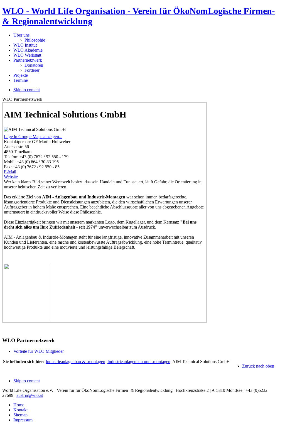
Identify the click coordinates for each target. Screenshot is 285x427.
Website (11, 176)
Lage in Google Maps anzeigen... (33, 136)
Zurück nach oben (258, 366)
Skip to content (26, 89)
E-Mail (10, 171)
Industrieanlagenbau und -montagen (138, 361)
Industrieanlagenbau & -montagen (75, 361)
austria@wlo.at (29, 395)
